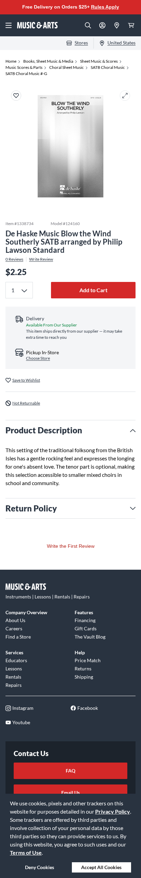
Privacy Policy (112, 811)
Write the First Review (70, 546)
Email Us (70, 792)
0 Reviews (14, 259)
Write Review (41, 259)
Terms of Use (26, 852)
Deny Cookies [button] (39, 867)
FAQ (70, 771)
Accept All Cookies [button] (101, 867)
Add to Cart (93, 290)
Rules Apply (105, 7)
